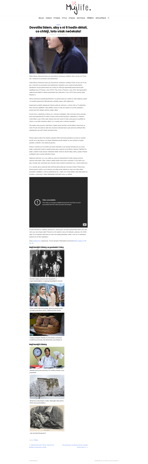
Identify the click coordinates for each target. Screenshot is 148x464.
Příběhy (90, 18)
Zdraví (49, 18)
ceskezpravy (36, 241)
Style (64, 18)
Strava (72, 18)
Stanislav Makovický (62, 34)
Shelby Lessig (77, 241)
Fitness (56, 18)
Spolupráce (101, 18)
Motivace (81, 18)
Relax (41, 18)
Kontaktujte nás (98, 460)
